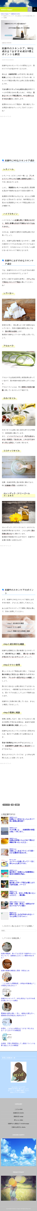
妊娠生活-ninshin (6, 42)
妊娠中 (17, 804)
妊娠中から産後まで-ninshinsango (18, 1123)
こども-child (18, 1109)
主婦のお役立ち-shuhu (18, 1127)
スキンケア (6, 804)
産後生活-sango (18, 1116)
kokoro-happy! (6, 9)
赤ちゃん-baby (18, 1120)
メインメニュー (34, 9)
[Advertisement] (18, 136)
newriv (12, 59)
